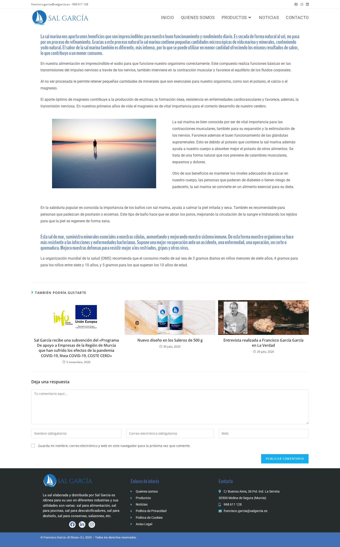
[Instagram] (92, 524)
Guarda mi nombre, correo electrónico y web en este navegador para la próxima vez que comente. (114, 445)
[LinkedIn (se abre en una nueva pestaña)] (307, 4)
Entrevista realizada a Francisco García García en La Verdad (263, 343)
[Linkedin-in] (82, 524)
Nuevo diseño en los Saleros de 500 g (170, 340)
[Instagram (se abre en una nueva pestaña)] (302, 4)
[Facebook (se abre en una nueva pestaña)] (296, 4)
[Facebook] (72, 524)
